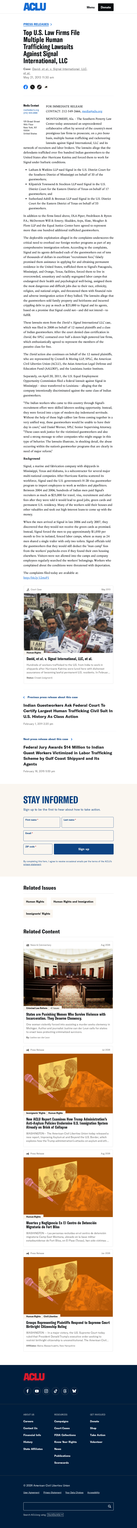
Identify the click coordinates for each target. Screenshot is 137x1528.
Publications (62, 1455)
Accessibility (93, 1492)
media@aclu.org (31, 110)
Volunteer (96, 1441)
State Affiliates (33, 1448)
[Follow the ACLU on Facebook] (27, 1391)
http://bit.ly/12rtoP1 (36, 578)
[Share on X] (32, 88)
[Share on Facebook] (25, 88)
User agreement (31, 1492)
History (28, 1441)
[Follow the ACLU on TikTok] (55, 1391)
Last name (69, 819)
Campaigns (61, 1421)
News (57, 1448)
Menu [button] (91, 7)
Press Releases (36, 24)
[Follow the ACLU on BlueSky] (74, 1391)
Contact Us (30, 1428)
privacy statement (32, 864)
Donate (106, 7)
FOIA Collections (65, 1435)
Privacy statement (52, 1492)
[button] (39, 87)
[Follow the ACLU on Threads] (65, 1391)
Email (28, 833)
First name (31, 819)
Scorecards (61, 1462)
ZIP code (30, 846)
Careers (28, 1421)
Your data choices (74, 1492)
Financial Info (32, 1435)
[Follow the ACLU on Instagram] (46, 1391)
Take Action (97, 1435)
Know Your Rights (65, 1441)
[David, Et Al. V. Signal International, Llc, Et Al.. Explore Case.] (68, 635)
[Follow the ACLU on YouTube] (37, 1391)
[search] (110, 1506)
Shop (93, 1428)
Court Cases (62, 1428)
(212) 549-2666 (30, 113)
